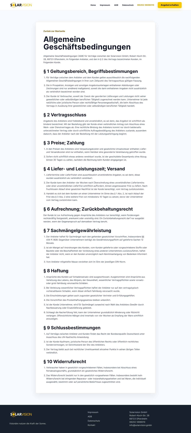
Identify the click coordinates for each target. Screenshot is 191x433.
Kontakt (91, 425)
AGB (116, 5)
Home (93, 5)
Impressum (105, 5)
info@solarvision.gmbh (140, 425)
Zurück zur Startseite (54, 31)
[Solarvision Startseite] (21, 5)
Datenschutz (128, 5)
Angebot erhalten (170, 5)
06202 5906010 (145, 5)
